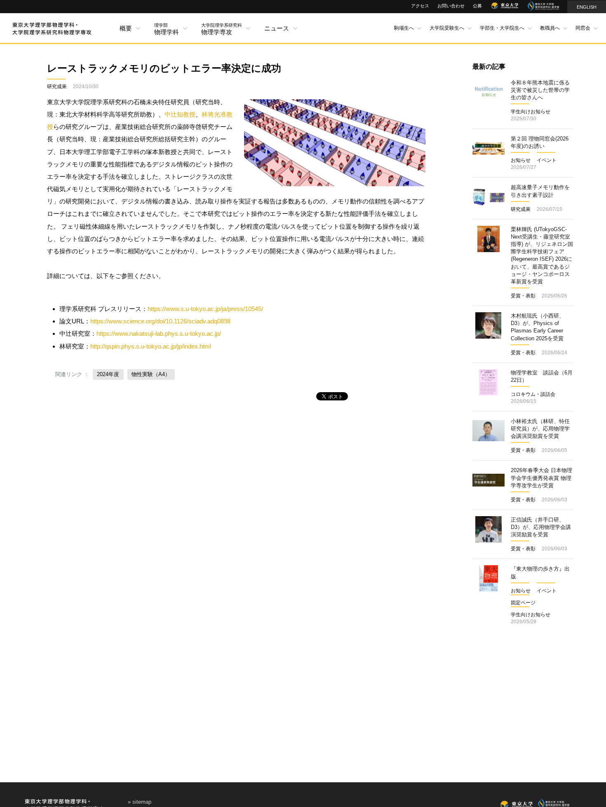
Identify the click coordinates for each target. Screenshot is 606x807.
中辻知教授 (179, 114)
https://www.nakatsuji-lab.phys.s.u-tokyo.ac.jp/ (158, 333)
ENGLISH (587, 7)
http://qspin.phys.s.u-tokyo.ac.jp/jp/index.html (150, 346)
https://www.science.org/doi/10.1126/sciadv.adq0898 (160, 321)
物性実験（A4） (151, 374)
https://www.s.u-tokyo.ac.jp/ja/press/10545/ (205, 308)
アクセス (420, 5)
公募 (477, 5)
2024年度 (108, 374)
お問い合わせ (451, 5)
